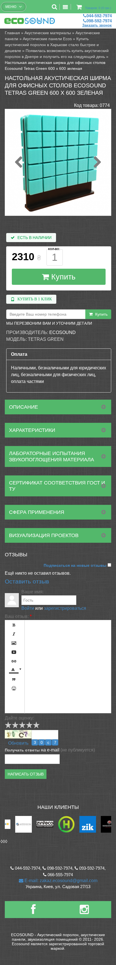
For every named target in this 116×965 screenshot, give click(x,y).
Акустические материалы (47, 33)
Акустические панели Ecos (47, 38)
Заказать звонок (97, 25)
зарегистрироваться (65, 608)
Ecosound (62, 332)
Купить (62, 277)
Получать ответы (22, 750)
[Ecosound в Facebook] (33, 911)
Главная (12, 33)
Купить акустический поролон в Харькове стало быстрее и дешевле (52, 44)
